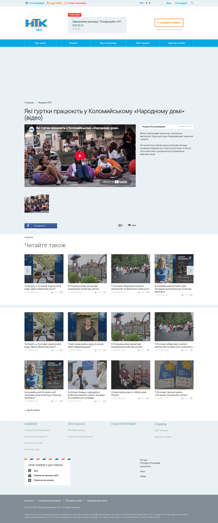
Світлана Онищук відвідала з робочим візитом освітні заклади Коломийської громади (86, 395)
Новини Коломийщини (37, 430)
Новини (73, 43)
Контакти (29, 501)
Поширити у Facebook (36, 226)
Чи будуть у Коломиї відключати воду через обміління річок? (42, 287)
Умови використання (97, 501)
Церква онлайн (176, 43)
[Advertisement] (109, 75)
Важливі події (32, 449)
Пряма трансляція (76, 3)
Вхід (169, 3)
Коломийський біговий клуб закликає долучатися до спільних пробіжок (173, 289)
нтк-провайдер (37, 3)
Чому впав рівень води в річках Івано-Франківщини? (86, 345)
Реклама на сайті (73, 501)
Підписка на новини (43, 480)
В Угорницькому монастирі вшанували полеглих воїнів (83, 287)
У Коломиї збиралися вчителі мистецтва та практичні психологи (130, 287)
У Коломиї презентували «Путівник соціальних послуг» (171, 393)
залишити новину (170, 23)
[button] (27, 270)
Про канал (40, 43)
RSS (36, 471)
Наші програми (108, 43)
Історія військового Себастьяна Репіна (128, 393)
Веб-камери (142, 43)
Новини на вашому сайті (46, 475)
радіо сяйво (55, 3)
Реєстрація (181, 3)
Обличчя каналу (76, 430)
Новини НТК (45, 102)
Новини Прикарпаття (36, 436)
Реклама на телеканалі (49, 501)
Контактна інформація (80, 436)
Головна (29, 102)
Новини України (33, 443)
